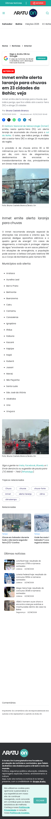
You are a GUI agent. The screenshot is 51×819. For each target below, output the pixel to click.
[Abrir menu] (3, 13)
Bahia (19, 23)
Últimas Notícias (13, 3)
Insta (21, 465)
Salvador (7, 23)
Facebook (30, 465)
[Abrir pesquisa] (47, 13)
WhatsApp (27, 471)
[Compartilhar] (29, 119)
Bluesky (40, 465)
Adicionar (42, 58)
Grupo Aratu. (39, 781)
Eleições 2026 (32, 23)
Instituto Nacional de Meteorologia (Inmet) (26, 126)
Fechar (40, 800)
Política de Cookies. (20, 813)
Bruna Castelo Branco (17, 110)
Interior (28, 46)
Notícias (16, 46)
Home (5, 46)
